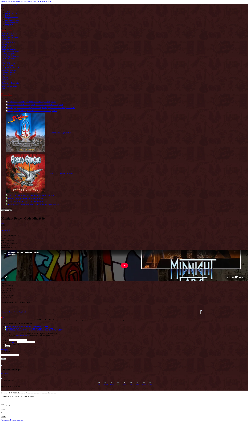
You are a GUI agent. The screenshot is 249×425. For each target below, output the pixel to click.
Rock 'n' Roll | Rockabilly (10, 34)
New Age (5, 69)
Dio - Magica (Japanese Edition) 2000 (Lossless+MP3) (58, 108)
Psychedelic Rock (7, 36)
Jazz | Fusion (6, 62)
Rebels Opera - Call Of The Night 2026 (44, 111)
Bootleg (4, 88)
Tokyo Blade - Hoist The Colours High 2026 (49, 105)
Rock (3, 48)
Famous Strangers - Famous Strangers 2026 (48, 204)
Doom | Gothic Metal (8, 58)
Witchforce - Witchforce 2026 (35, 198)
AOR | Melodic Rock (8, 43)
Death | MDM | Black (8, 64)
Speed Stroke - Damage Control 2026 (61, 173)
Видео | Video (5, 93)
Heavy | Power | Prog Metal (10, 51)
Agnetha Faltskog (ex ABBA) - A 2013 (44, 102)
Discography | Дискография (10, 83)
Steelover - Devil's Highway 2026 (60, 133)
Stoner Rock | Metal (8, 55)
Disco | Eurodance (7, 65)
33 (2, 317)
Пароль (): (11, 342)
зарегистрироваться (22, 335)
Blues (3, 60)
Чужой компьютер (13, 344)
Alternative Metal (7, 41)
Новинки (5, 312)
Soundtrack (5, 79)
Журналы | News (6, 95)
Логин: (7, 340)
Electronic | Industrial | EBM (10, 67)
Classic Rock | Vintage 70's (10, 37)
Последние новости (11, 22)
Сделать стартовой (7, 5)
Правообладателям (11, 13)
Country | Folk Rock (8, 74)
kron (2, 223)
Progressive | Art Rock (9, 50)
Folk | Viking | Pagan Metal (10, 57)
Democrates (5, 78)
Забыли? (13, 342)
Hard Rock (5, 44)
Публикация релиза (11, 17)
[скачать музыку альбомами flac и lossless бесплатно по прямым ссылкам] (26, 1)
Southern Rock (6, 46)
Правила (7, 15)
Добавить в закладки (21, 5)
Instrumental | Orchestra (9, 71)
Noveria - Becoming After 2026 (37, 201)
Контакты (8, 18)
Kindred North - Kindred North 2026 (42, 195)
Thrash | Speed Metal (8, 53)
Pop (3, 76)
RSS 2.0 (7, 25)
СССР (4, 85)
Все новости (5, 373)
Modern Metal (6, 39)
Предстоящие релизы (12, 20)
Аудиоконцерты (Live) (9, 86)
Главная (7, 11)
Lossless (4, 81)
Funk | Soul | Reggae (8, 72)
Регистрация (9, 24)
